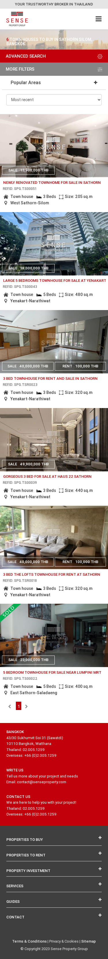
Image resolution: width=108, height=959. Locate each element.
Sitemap (88, 941)
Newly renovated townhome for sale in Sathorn (52, 182)
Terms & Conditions (29, 941)
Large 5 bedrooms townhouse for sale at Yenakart (54, 280)
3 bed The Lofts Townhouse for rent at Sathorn (51, 574)
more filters (20, 69)
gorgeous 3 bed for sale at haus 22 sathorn (47, 476)
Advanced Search (26, 56)
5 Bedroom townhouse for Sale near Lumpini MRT (52, 672)
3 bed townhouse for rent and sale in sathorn (50, 378)
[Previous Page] (9, 706)
